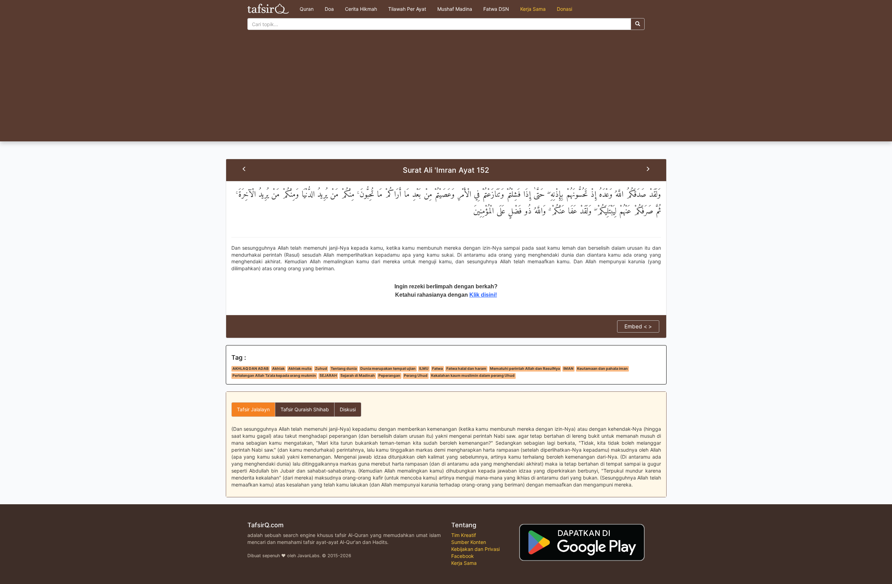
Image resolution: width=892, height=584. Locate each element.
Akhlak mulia (300, 368)
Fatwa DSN (496, 9)
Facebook (462, 556)
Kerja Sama (533, 9)
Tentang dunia (344, 368)
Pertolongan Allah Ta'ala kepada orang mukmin (274, 375)
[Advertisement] (446, 89)
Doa (329, 9)
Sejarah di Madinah (357, 375)
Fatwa (437, 368)
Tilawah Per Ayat (407, 9)
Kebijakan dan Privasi (475, 549)
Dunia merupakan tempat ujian (388, 368)
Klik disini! (483, 295)
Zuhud (321, 368)
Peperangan (389, 375)
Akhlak (278, 368)
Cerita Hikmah (361, 9)
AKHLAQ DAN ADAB (250, 368)
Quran (307, 9)
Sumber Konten (468, 542)
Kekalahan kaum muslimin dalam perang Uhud (473, 375)
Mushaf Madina (454, 9)
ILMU (424, 368)
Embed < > (638, 326)
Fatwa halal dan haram (466, 368)
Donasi (564, 9)
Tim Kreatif (463, 535)
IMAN (568, 368)
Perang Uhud (416, 375)
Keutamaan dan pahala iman (602, 368)
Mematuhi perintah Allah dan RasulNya (525, 368)
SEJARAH (328, 375)
